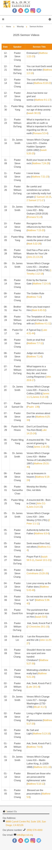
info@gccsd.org (25, 835)
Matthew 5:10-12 (35, 784)
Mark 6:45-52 (38, 310)
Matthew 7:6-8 (34, 747)
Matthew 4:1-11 (43, 323)
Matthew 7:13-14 (41, 283)
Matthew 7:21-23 (40, 176)
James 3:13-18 (40, 397)
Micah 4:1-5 (40, 707)
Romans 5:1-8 (34, 217)
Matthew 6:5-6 (42, 533)
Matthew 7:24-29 (40, 163)
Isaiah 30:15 (33, 113)
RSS (39, 10)
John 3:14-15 (35, 507)
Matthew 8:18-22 (42, 83)
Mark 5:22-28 (34, 243)
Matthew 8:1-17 (43, 100)
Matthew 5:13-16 (41, 733)
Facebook (14, 10)
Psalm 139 (33, 407)
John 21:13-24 (34, 257)
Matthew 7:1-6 (34, 356)
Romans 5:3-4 (40, 133)
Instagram (32, 10)
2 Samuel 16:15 (43, 197)
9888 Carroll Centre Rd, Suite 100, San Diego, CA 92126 (26, 823)
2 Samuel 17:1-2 (35, 200)
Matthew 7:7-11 (35, 343)
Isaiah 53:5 (41, 617)
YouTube (20, 10)
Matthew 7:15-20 (35, 230)
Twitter (26, 10)
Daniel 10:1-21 (43, 560)
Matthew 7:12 (34, 297)
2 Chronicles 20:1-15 (38, 626)
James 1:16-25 (41, 447)
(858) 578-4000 (34, 830)
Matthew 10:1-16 (42, 767)
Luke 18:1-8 (33, 687)
